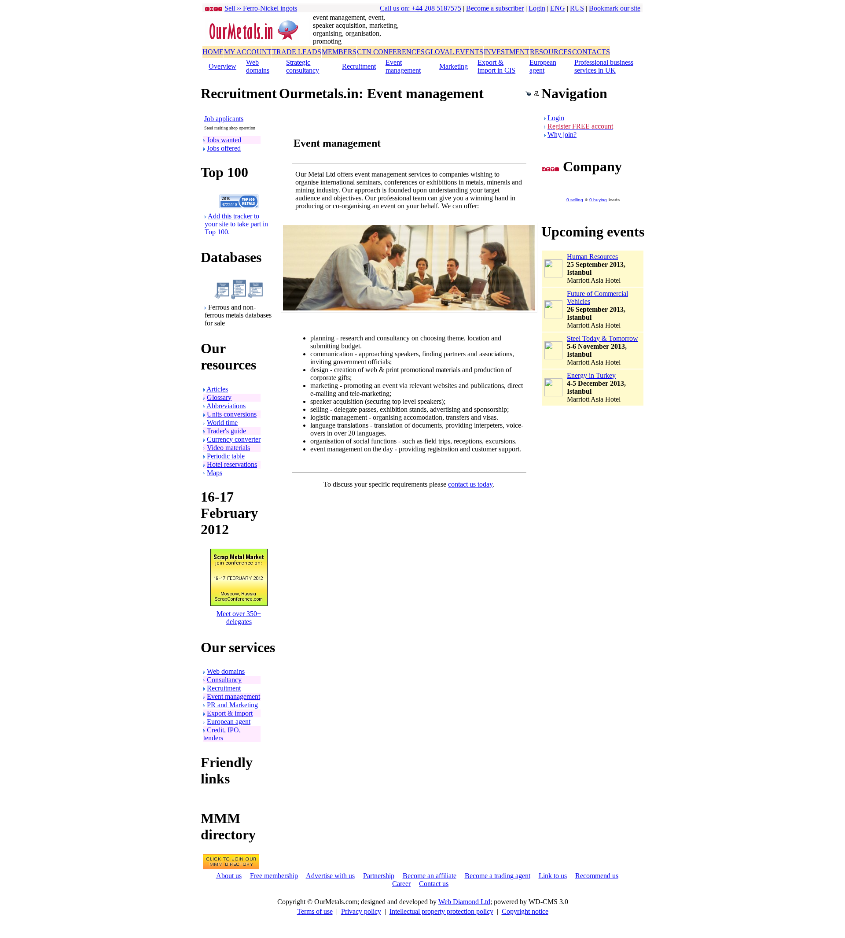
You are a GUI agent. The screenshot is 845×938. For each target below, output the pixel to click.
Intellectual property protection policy (441, 911)
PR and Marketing (232, 705)
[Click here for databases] (239, 297)
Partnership (378, 875)
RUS (577, 8)
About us (229, 875)
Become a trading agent (497, 875)
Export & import (230, 713)
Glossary (219, 397)
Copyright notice (525, 911)
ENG (557, 8)
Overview (222, 66)
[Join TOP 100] (239, 206)
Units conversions (232, 414)
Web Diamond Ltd (464, 901)
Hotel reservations (232, 464)
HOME (213, 51)
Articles (217, 389)
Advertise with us (330, 875)
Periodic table (226, 456)
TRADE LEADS (296, 51)
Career (401, 883)
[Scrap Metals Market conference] (239, 603)
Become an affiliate (429, 875)
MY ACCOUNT (248, 51)
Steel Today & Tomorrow (602, 338)
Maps (214, 472)
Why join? (562, 134)
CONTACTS (591, 51)
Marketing (453, 66)
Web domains (257, 66)
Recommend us (596, 875)
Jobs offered (224, 148)
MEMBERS (339, 51)
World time (222, 422)
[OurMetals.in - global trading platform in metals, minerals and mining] (258, 40)
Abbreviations (226, 406)
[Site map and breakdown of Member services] (536, 93)
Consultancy (224, 679)
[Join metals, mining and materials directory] (231, 867)
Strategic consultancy (302, 66)
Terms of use (315, 911)
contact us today (470, 484)
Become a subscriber (495, 8)
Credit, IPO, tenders (222, 734)
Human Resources (592, 256)
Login (537, 8)
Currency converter (234, 439)
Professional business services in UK (603, 66)
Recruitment (359, 66)
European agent (542, 66)
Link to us (553, 875)
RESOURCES (551, 51)
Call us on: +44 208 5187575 (420, 8)
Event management (403, 66)
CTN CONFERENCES (391, 51)
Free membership (274, 875)
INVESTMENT (506, 51)
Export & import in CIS (496, 66)
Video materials (228, 447)
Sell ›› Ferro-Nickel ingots (260, 8)
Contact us (433, 883)
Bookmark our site (614, 8)
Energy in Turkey (591, 375)
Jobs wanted (224, 140)
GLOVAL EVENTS (454, 51)
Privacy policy (361, 911)
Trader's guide (226, 431)
